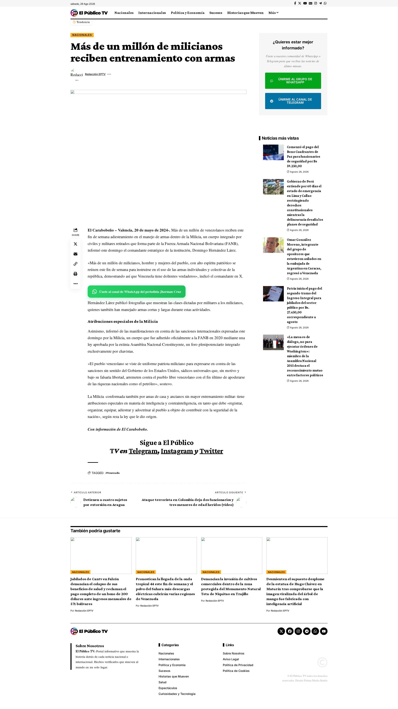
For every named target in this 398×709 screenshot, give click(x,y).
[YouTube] (305, 3)
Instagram (177, 451)
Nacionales (82, 35)
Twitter (211, 451)
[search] (324, 12)
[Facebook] (295, 3)
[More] (75, 284)
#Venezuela (113, 472)
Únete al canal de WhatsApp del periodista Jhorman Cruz (140, 291)
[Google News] (310, 3)
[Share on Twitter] (75, 244)
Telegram (143, 451)
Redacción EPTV (95, 74)
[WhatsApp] (325, 3)
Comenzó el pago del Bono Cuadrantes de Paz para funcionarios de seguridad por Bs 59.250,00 (303, 156)
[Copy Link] (75, 264)
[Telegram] (320, 3)
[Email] (75, 254)
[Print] (75, 274)
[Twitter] (299, 3)
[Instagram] (315, 3)
